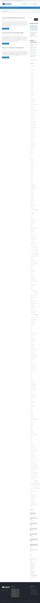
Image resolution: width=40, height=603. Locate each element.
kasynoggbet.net (33, 321)
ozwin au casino (33, 388)
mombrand (32, 338)
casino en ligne (33, 235)
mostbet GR (32, 348)
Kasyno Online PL (33, 312)
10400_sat (32, 85)
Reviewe (32, 430)
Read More (5, 28)
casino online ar (33, 243)
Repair (31, 569)
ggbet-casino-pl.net (34, 290)
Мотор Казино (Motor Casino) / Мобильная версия (13, 18)
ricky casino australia (34, 434)
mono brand (33, 340)
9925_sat (32, 171)
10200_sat (32, 77)
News (31, 380)
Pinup (31, 403)
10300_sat (32, 81)
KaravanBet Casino (33, 310)
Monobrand (32, 342)
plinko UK (32, 415)
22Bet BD (32, 152)
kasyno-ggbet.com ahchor (35, 315)
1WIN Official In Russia (34, 110)
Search (31, 17)
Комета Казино (33, 496)
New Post (32, 378)
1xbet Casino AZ (33, 123)
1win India (32, 108)
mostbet (32, 346)
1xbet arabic (32, 119)
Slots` (32, 443)
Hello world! (31, 45)
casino (32, 233)
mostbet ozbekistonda (34, 355)
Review (32, 428)
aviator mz (32, 194)
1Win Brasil (32, 100)
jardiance (32, 308)
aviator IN (32, 190)
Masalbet (32, 334)
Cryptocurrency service (34, 263)
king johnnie (32, 323)
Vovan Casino (33, 470)
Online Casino (33, 382)
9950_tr (32, 175)
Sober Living (32, 447)
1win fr (32, 106)
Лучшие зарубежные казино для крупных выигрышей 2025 (33, 534)
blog (31, 216)
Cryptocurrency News (34, 261)
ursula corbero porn (32, 571)
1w (31, 96)
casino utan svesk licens (35, 251)
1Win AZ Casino (33, 98)
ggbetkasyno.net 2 (33, 295)
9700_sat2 (32, 167)
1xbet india (32, 129)
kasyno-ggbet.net (33, 317)
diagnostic (31, 559)
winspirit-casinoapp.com (36, 481)
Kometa (32, 325)
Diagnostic (32, 269)
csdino (32, 265)
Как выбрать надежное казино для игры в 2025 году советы (34, 523)
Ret (31, 426)
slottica (32, 445)
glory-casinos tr (33, 301)
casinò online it (33, 245)
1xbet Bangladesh (33, 121)
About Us (7, 7)
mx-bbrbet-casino (33, 369)
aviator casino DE (33, 186)
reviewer (32, 432)
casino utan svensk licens (35, 248)
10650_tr (32, 89)
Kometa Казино (32, 564)
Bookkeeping (33, 222)
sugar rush (32, 453)
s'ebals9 (32, 436)
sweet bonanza (33, 455)
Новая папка (33, 498)
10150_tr (32, 75)
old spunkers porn (32, 566)
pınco (31, 409)
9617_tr (32, 165)
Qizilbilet (32, 422)
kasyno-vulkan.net (33, 319)
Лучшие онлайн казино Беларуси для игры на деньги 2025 (34, 518)
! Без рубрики (33, 66)
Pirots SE (32, 407)
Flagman (32, 275)
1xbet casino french (34, 127)
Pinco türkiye (33, 401)
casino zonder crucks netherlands (34, 254)
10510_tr (32, 87)
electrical (35, 559)
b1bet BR (32, 198)
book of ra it (33, 220)
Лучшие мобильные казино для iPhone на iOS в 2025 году (33, 529)
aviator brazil (33, 184)
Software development (34, 451)
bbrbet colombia (33, 205)
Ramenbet (32, 424)
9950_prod (32, 173)
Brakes (32, 224)
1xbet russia (32, 142)
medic (31, 336)
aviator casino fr (33, 188)
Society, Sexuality (33, 449)
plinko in (32, 413)
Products (12, 7)
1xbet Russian (33, 144)
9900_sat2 (32, 169)
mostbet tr (32, 359)
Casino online (33, 241)
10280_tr (32, 79)
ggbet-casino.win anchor (35, 293)
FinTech (32, 273)
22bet (31, 150)
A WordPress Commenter (33, 44)
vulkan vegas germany (34, 472)
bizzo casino (33, 214)
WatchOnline (33, 478)
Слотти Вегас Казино (33, 577)
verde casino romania (34, 468)
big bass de (32, 212)
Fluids (32, 277)
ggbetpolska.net (33, 297)
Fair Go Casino (33, 271)
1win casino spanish (34, 104)
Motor (32, 363)
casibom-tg (32, 231)
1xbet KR (32, 133)
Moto (31, 361)
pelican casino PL (33, 390)
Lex (31, 327)
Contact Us (17, 7)
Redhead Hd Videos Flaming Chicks (33, 513)
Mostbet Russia (33, 357)
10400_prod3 (32, 83)
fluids (31, 561)
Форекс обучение (33, 504)
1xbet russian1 (33, 146)
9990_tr (32, 177)
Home (4, 7)
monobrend (32, 344)
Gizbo (31, 299)
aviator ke (32, 192)
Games (32, 288)
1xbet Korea (32, 131)
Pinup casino (33, 405)
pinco (31, 399)
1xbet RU (32, 140)
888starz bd (32, 161)
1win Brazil (32, 102)
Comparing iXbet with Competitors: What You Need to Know (33, 35)
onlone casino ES (33, 386)
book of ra (32, 218)
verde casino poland (34, 466)
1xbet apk (32, 117)
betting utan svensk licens (35, 210)
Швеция (32, 506)
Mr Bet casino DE (33, 365)
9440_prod (32, 163)
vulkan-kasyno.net (33, 476)
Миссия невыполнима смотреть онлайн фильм (33, 575)
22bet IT (32, 154)
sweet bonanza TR (33, 457)
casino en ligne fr (33, 237)
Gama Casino (32, 284)
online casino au (33, 384)
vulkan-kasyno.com (34, 474)
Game (31, 286)
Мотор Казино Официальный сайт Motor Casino (12, 32)
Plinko (32, 411)
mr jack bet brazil (33, 367)
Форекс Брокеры (33, 502)
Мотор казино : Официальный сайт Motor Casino (13, 47)
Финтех (32, 500)
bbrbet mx (32, 207)
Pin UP (32, 392)
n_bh (31, 371)
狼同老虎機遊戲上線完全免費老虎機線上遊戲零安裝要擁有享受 (34, 540)
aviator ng (32, 196)
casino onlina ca (33, 239)
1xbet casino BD (33, 125)
